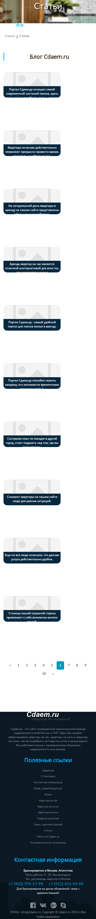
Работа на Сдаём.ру (48, 836)
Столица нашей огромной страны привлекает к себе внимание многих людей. (32, 617)
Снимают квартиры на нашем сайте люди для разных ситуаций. (32, 499)
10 (44, 673)
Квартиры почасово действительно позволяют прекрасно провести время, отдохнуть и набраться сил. (32, 152)
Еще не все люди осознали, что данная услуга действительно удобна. (32, 557)
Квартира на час (48, 800)
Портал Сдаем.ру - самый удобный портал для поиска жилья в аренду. (32, 324)
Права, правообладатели (48, 788)
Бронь (48, 794)
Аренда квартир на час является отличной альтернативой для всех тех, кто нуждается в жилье (32, 268)
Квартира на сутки (48, 806)
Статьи (24, 36)
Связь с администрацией (48, 824)
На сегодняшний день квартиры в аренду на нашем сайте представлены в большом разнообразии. (32, 210)
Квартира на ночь (48, 812)
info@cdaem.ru (31, 912)
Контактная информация (48, 782)
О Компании (48, 776)
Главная (10, 36)
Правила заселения (48, 818)
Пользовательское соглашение (48, 842)
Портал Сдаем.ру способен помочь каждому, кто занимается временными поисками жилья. (32, 384)
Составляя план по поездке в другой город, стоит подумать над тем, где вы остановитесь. (32, 443)
